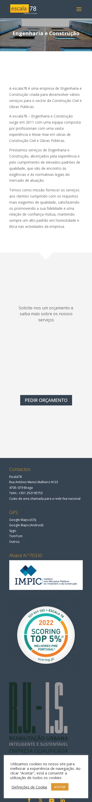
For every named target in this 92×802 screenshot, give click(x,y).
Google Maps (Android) (26, 525)
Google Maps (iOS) (22, 520)
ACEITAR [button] (59, 787)
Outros (14, 542)
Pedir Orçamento (46, 400)
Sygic (12, 531)
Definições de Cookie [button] (29, 787)
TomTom (15, 536)
